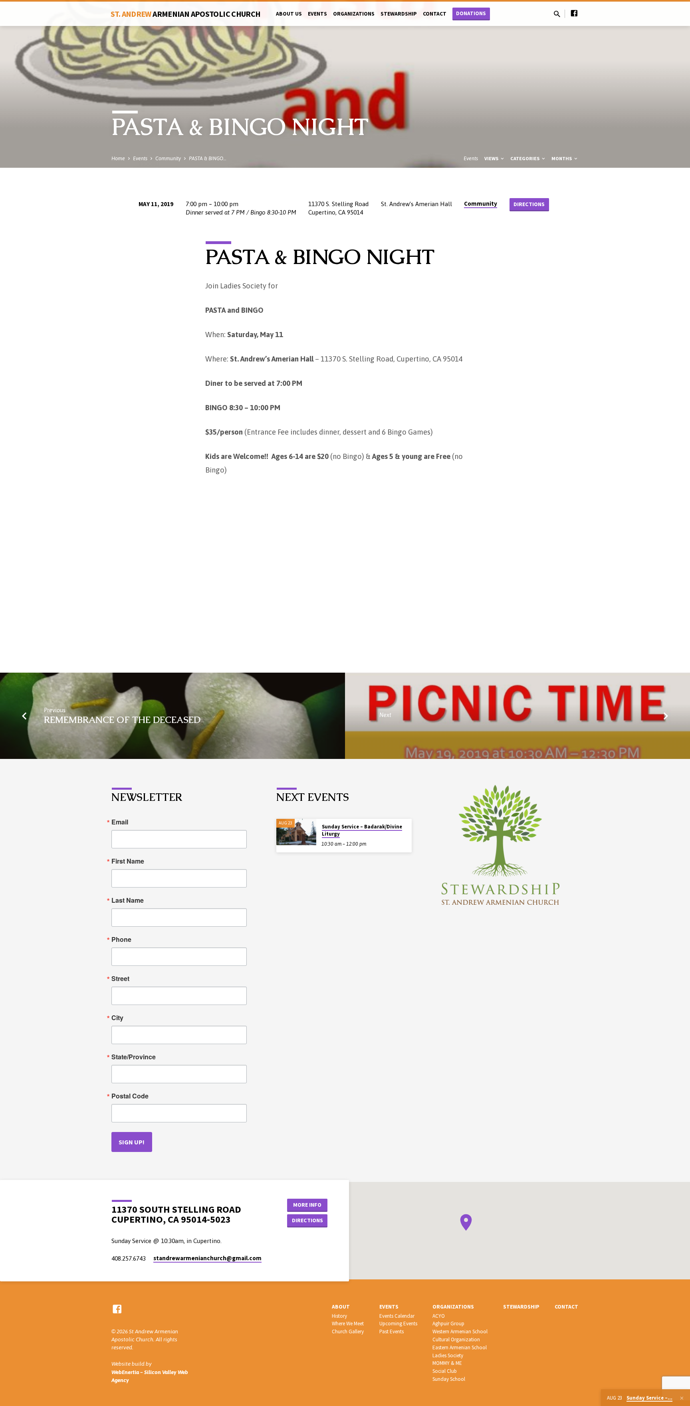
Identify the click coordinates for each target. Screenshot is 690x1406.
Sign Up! (132, 1142)
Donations (471, 13)
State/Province (133, 1057)
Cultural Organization (456, 1339)
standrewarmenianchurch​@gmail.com (207, 1258)
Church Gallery (348, 1331)
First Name (127, 861)
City (117, 1018)
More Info (307, 1204)
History (339, 1316)
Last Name (127, 900)
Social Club (444, 1371)
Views (492, 158)
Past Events (391, 1331)
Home (118, 158)
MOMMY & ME (447, 1363)
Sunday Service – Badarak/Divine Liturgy (362, 830)
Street (120, 978)
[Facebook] (574, 13)
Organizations (354, 13)
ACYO (438, 1316)
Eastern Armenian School (459, 1347)
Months (562, 158)
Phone (121, 939)
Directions (529, 204)
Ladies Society (447, 1355)
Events (317, 13)
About (341, 1306)
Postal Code (130, 1096)
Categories (525, 158)
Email (119, 822)
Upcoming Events (398, 1323)
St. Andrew (186, 14)
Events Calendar (396, 1316)
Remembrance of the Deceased (122, 720)
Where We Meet (348, 1323)
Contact (434, 13)
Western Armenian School (460, 1331)
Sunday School (448, 1379)
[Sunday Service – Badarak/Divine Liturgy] (296, 832)
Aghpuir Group (448, 1323)
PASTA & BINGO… (207, 158)
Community (168, 158)
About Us (289, 13)
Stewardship (399, 13)
